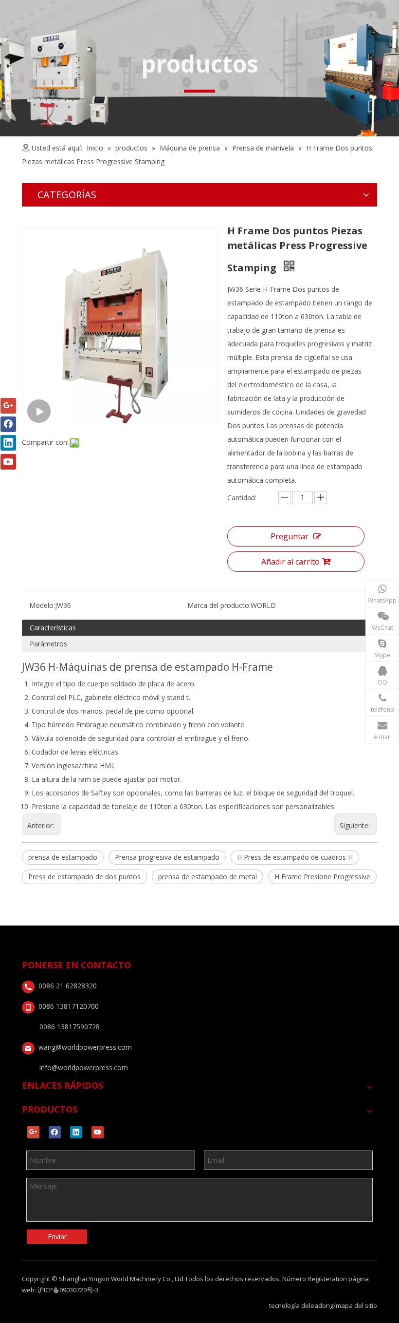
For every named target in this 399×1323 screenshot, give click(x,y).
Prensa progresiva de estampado (167, 857)
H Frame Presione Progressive (322, 876)
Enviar (57, 1236)
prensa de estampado (62, 857)
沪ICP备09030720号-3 (67, 1289)
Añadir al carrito (290, 561)
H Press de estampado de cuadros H (295, 857)
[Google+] (33, 1132)
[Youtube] (97, 1132)
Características (53, 627)
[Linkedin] (76, 1132)
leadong (321, 1305)
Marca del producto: (219, 605)
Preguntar (289, 536)
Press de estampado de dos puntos (84, 876)
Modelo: (42, 605)
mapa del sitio (356, 1305)
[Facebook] (55, 1132)
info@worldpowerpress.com (83, 1067)
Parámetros (48, 643)
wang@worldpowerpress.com (85, 1047)
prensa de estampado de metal (207, 876)
